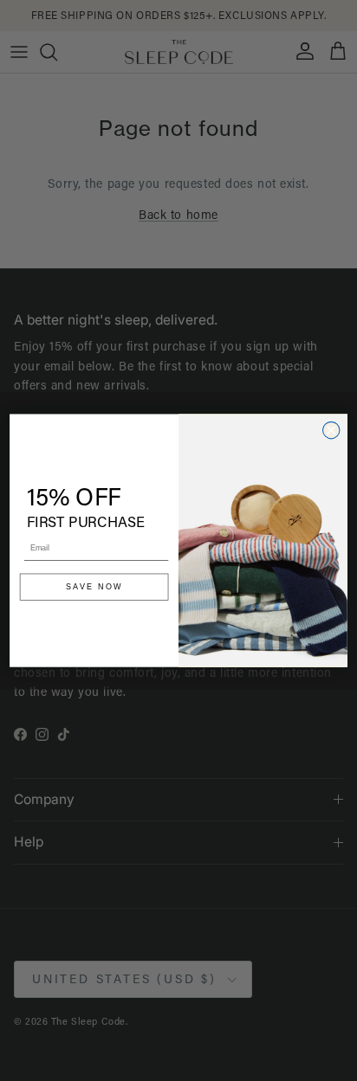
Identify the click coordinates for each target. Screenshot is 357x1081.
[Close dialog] (330, 429)
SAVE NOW (94, 586)
